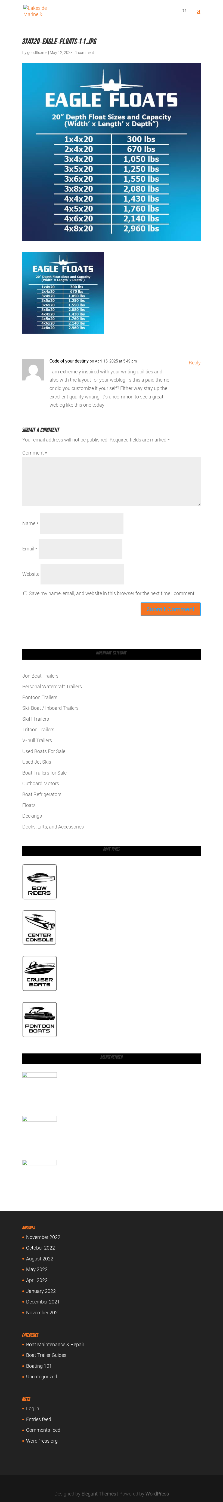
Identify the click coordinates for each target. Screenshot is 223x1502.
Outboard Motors (40, 783)
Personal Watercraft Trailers (52, 686)
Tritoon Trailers (38, 729)
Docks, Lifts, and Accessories (53, 827)
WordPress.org (42, 1441)
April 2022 (37, 1280)
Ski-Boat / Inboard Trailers (50, 708)
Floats (29, 805)
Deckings (32, 816)
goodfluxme (37, 52)
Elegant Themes (99, 1494)
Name (30, 523)
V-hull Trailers (37, 740)
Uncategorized (41, 1376)
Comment (34, 453)
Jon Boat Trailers (40, 676)
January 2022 (41, 1291)
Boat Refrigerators (41, 794)
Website (30, 574)
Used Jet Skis (36, 762)
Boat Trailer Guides (46, 1355)
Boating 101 (39, 1366)
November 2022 (43, 1237)
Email (30, 549)
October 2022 (40, 1248)
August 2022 (39, 1259)
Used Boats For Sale (43, 751)
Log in (32, 1408)
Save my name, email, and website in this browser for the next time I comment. (112, 593)
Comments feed (43, 1430)
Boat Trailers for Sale (44, 773)
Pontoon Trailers (39, 697)
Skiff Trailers (35, 719)
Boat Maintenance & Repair (55, 1344)
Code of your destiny (69, 361)
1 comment (84, 52)
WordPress (157, 1494)
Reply (195, 362)
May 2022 (37, 1269)
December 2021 (43, 1302)
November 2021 (43, 1312)
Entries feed (38, 1419)
